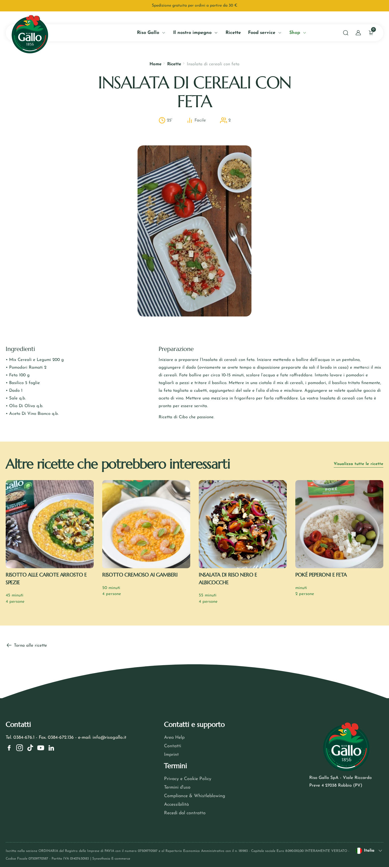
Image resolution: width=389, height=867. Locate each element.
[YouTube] (40, 747)
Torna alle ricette (30, 645)
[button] (345, 32)
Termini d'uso (177, 787)
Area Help (174, 737)
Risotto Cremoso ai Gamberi (140, 574)
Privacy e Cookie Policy (187, 779)
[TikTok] (30, 747)
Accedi (65, 130)
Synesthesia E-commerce (111, 858)
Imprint (171, 754)
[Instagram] (19, 747)
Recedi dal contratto (185, 813)
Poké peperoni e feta (321, 574)
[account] (358, 32)
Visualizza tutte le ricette (358, 464)
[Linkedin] (51, 747)
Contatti (172, 746)
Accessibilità (176, 804)
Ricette (174, 64)
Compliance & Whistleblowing (194, 796)
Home (155, 64)
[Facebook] (9, 747)
